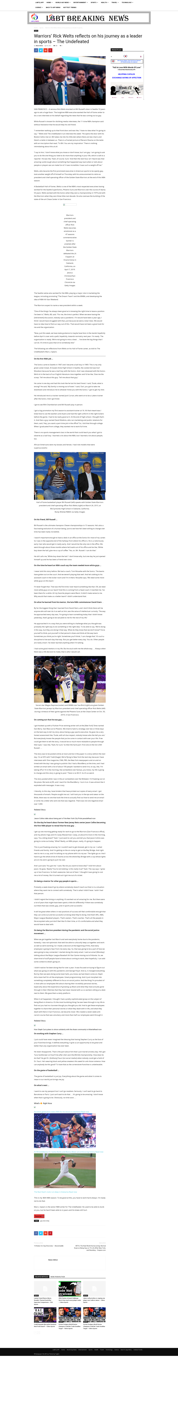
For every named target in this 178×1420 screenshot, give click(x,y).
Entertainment (79, 2)
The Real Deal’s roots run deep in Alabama (55, 1192)
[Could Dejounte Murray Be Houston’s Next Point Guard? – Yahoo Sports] (45, 1315)
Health (104, 2)
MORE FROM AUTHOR (58, 1277)
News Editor (39, 45)
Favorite (38, 1216)
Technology (127, 2)
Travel (114, 2)
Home (49, 2)
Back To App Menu (53, 7)
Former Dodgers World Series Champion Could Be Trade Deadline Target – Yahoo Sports (69, 1326)
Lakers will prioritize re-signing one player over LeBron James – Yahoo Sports (94, 1300)
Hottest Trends (69, 7)
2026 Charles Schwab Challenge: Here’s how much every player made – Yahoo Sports (70, 1300)
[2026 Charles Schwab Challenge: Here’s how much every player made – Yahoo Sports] (70, 1288)
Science (38, 7)
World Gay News (62, 2)
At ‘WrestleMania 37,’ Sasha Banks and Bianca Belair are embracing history (68, 1152)
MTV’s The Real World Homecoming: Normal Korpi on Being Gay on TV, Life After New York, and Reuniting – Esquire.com (90, 1248)
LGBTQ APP (39, 2)
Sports (93, 2)
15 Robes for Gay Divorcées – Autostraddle (48, 1246)
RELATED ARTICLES (41, 1277)
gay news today (44, 1221)
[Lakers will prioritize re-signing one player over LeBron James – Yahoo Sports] (94, 1288)
